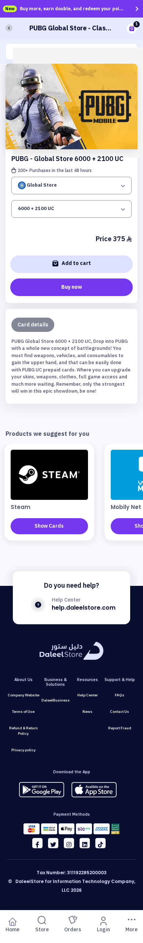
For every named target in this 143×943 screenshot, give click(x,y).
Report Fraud (119, 728)
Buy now (71, 287)
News (87, 711)
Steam (20, 507)
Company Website (23, 695)
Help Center (87, 695)
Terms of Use (23, 711)
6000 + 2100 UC (36, 208)
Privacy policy (23, 750)
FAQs (119, 695)
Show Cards (48, 526)
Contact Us (119, 711)
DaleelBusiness (55, 700)
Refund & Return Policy (23, 730)
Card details (33, 325)
